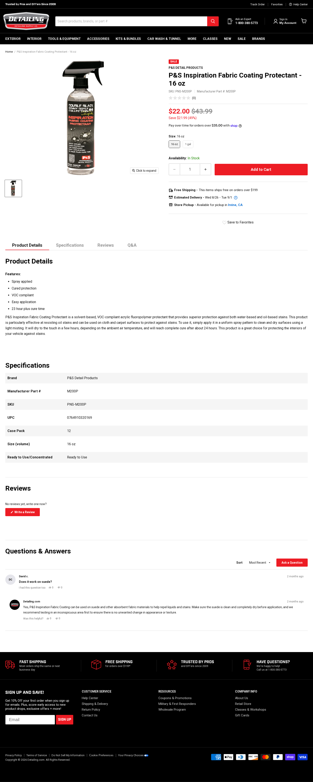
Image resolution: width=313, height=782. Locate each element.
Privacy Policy (13, 755)
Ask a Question (294, 564)
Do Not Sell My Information (68, 755)
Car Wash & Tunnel (164, 39)
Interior (34, 39)
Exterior (13, 39)
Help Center (300, 4)
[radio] (174, 144)
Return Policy (91, 709)
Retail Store (243, 704)
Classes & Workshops (250, 709)
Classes (210, 39)
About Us (241, 698)
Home (9, 51)
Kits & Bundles (128, 39)
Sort (239, 562)
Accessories (98, 39)
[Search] (213, 21)
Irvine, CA (235, 205)
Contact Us (90, 715)
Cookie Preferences (101, 755)
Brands (258, 39)
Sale (242, 39)
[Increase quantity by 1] (205, 169)
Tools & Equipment (64, 39)
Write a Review (27, 513)
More (192, 39)
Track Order (257, 4)
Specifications (70, 245)
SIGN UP (64, 719)
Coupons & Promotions (175, 698)
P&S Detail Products (186, 67)
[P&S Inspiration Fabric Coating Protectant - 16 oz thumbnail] (13, 188)
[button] (182, 97)
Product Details (27, 245)
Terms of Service (36, 755)
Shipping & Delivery (95, 704)
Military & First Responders (177, 704)
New (227, 39)
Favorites (277, 4)
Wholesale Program (172, 709)
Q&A (132, 245)
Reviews (106, 245)
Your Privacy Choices (131, 755)
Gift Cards (242, 715)
